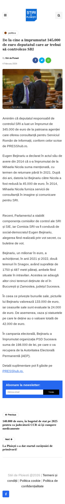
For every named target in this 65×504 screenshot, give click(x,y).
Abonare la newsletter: (23, 385)
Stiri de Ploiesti (12, 58)
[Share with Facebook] (35, 60)
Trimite (51, 392)
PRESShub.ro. (13, 371)
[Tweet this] (42, 60)
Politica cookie (30, 480)
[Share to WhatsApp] (48, 60)
